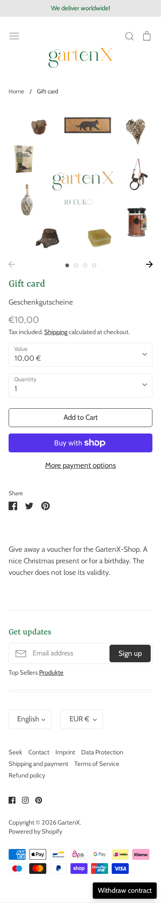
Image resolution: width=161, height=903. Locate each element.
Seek (15, 752)
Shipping (55, 332)
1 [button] (67, 265)
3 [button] (85, 265)
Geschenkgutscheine (41, 302)
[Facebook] (8, 799)
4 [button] (94, 265)
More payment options (80, 465)
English (28, 719)
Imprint (65, 752)
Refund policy (27, 775)
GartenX (69, 822)
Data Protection (102, 752)
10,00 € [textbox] (28, 358)
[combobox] (80, 355)
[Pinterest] (35, 799)
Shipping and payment (38, 764)
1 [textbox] (16, 388)
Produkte (51, 672)
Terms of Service (96, 764)
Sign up (130, 653)
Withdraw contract (125, 890)
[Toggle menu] (14, 35)
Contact (38, 752)
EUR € (79, 719)
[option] (80, 181)
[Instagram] (22, 799)
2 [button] (76, 265)
